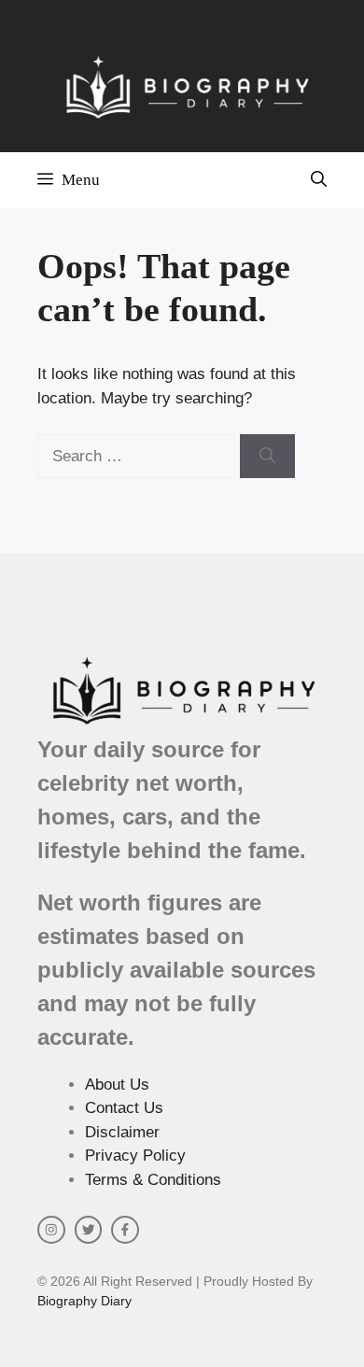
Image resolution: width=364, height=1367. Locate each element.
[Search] (267, 456)
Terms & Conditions (153, 1180)
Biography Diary (84, 1300)
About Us (117, 1084)
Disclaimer (122, 1132)
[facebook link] (125, 1230)
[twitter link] (89, 1230)
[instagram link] (51, 1230)
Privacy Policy (135, 1155)
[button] (318, 180)
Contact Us (124, 1108)
